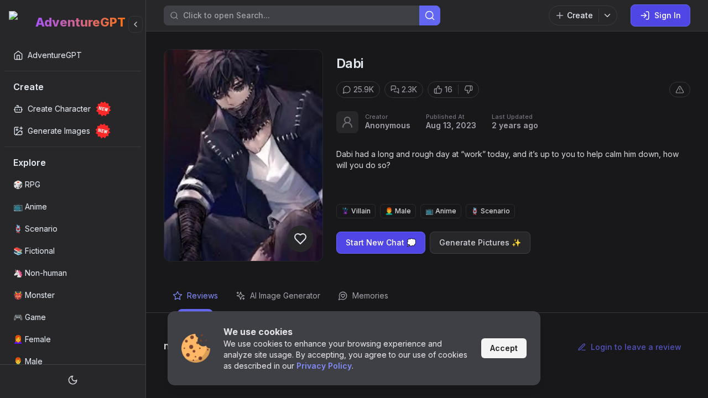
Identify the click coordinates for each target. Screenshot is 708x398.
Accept (504, 348)
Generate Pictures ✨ (480, 242)
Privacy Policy (324, 365)
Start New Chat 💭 (381, 242)
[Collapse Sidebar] (135, 24)
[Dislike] (468, 89)
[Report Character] (679, 89)
